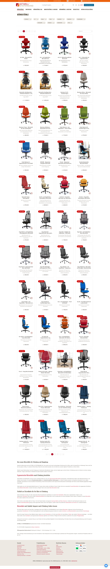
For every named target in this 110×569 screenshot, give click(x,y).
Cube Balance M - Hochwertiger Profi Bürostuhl (84, 128)
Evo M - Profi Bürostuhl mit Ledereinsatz (84, 302)
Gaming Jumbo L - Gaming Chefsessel (84, 407)
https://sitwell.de (35, 527)
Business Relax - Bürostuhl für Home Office (84, 93)
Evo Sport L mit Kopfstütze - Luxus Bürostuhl (26, 337)
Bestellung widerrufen (55, 567)
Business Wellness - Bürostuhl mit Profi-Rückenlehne (45, 128)
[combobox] (51, 5)
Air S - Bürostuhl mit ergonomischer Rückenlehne (84, 58)
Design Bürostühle (40, 496)
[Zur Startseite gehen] (24, 4)
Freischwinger (86, 511)
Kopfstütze (69, 19)
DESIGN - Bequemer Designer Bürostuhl (45, 162)
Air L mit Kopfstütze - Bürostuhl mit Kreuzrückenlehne (45, 58)
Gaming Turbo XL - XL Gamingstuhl (84, 442)
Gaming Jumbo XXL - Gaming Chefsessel (45, 442)
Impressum (58, 549)
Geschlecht (59, 19)
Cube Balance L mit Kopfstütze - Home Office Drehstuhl (64, 128)
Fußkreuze (79, 514)
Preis (69, 22)
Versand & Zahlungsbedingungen (44, 551)
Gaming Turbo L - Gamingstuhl (64, 442)
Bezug (42, 19)
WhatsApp (19, 546)
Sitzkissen (41, 515)
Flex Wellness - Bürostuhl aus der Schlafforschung (64, 407)
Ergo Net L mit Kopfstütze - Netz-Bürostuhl (84, 232)
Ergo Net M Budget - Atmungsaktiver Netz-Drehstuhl (45, 267)
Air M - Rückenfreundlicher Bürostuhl (65, 58)
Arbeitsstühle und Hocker (71, 502)
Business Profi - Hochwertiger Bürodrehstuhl (65, 93)
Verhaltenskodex (60, 552)
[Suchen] (62, 5)
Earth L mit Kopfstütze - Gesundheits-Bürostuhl (45, 197)
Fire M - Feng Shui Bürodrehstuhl (84, 337)
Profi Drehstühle (60, 494)
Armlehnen (26, 19)
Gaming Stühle (55, 501)
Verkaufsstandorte (89, 5)
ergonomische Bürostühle (55, 478)
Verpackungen (59, 554)
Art (34, 19)
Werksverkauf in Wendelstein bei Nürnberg (39, 0)
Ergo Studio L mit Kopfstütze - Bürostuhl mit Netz (26, 302)
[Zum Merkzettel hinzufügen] (31, 53)
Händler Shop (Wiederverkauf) (24, 552)
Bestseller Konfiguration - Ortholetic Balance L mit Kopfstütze (26, 93)
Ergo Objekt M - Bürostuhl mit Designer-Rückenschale (84, 267)
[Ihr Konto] (76, 5)
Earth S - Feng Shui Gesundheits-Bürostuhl (84, 197)
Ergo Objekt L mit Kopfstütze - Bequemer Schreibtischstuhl (64, 267)
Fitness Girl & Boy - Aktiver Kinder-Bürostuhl (45, 372)
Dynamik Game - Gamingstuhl (26, 197)
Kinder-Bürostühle (25, 502)
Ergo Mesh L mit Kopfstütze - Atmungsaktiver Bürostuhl (26, 232)
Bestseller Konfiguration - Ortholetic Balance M (45, 93)
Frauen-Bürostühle (74, 486)
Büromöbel (20, 506)
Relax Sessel (63, 501)
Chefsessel (25, 496)
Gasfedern (28, 515)
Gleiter (69, 514)
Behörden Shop (20, 554)
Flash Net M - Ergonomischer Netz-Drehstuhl (84, 372)
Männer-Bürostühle (24, 487)
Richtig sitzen (40, 546)
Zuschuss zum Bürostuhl (42, 552)
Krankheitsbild (79, 19)
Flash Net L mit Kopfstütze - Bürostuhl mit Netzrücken (65, 372)
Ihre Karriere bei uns (21, 549)
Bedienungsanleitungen (42, 545)
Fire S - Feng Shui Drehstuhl (26, 371)
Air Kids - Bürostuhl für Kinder (26, 58)
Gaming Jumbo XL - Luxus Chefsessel (26, 442)
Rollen (59, 514)
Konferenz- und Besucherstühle (69, 511)
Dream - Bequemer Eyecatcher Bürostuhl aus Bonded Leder (64, 162)
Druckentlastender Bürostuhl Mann (84, 162)
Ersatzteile (48, 514)
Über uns (19, 548)
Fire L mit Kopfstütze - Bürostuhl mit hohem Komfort (64, 337)
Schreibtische (25, 511)
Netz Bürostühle (53, 487)
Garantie (58, 548)
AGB (57, 545)
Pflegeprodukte (80, 515)
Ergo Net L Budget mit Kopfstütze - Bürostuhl (64, 232)
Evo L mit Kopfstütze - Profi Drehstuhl (65, 302)
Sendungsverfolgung (41, 549)
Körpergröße (40, 22)
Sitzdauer (49, 22)
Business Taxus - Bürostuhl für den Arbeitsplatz (26, 128)
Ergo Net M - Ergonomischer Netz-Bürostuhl (26, 267)
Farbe (50, 19)
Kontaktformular (21, 545)
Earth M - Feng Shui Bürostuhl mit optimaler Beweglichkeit (65, 197)
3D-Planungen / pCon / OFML (43, 548)
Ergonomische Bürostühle (25, 475)
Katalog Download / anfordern (24, 555)
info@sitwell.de (74, 560)
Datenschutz (59, 546)
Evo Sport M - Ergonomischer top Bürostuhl (45, 337)
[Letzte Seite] (35, 31)
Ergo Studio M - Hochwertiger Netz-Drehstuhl (45, 302)
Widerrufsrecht (59, 551)
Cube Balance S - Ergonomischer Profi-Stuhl (26, 162)
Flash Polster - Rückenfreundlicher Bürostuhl (26, 407)
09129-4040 (22, 0)
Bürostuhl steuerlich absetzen (43, 554)
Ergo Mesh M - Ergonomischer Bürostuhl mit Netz (45, 232)
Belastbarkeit (59, 22)
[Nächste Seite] (32, 31)
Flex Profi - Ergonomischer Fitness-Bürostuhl (45, 407)
